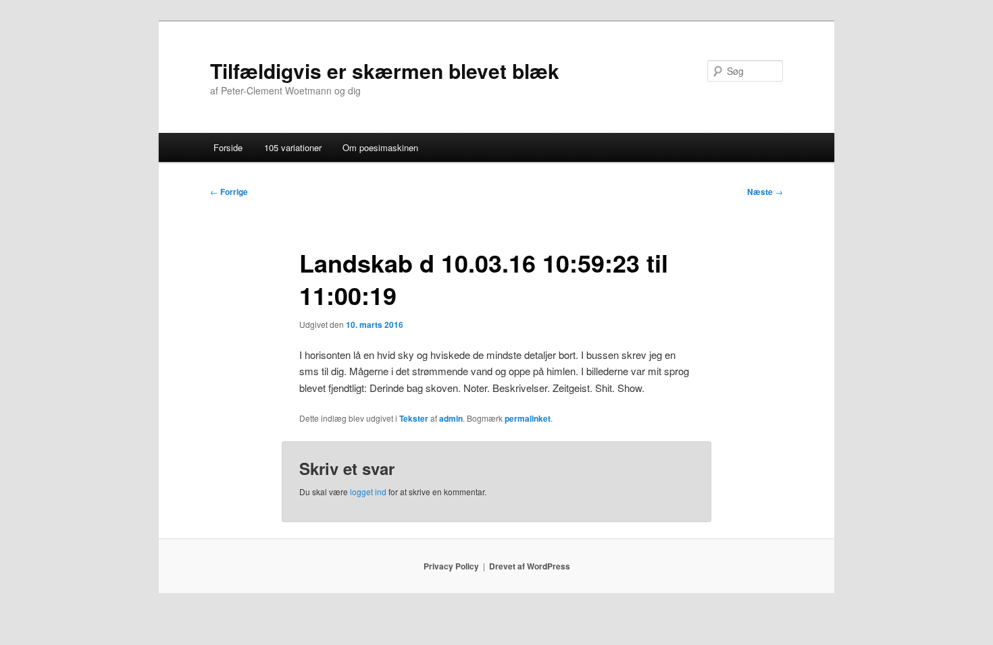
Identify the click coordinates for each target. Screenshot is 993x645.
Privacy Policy (451, 566)
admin (451, 418)
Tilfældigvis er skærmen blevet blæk (384, 70)
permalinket (528, 418)
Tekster (413, 418)
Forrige (229, 192)
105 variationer (293, 147)
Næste (765, 192)
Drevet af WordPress (529, 566)
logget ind (368, 491)
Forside (228, 147)
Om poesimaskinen (380, 147)
